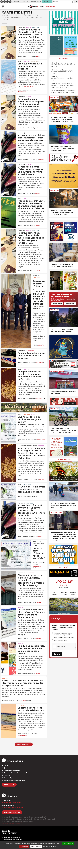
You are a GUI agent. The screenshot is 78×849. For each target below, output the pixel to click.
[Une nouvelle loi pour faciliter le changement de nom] (8, 418)
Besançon (21, 27)
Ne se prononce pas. (60, 640)
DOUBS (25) (21, 133)
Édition (42, 6)
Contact (6, 765)
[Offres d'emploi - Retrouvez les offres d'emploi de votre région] (63, 162)
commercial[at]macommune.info (12, 807)
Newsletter (9, 784)
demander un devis (12, 812)
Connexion (70, 304)
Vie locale (35, 27)
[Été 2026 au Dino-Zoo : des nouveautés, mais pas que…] (63, 317)
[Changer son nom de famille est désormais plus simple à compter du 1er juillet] (8, 373)
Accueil (4, 23)
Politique (36, 277)
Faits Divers (30, 351)
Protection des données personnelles (16, 773)
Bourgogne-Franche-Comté (27, 446)
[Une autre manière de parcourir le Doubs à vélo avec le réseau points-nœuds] (63, 416)
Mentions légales (9, 778)
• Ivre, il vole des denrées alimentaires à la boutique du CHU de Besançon (63, 64)
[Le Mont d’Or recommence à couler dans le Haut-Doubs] (63, 252)
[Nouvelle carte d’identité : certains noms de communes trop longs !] (8, 488)
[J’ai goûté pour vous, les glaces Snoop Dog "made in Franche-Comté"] (63, 134)
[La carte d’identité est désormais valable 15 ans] (8, 709)
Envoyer (57, 654)
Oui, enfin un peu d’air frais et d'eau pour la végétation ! (63, 634)
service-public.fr (27, 86)
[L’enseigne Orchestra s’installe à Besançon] (63, 379)
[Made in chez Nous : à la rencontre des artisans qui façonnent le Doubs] (63, 198)
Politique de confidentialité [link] (51, 846)
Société (28, 27)
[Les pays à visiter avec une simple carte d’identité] (8, 65)
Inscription (57, 304)
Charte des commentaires (12, 770)
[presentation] (51, 471)
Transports (34, 61)
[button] (73, 2)
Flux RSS (7, 775)
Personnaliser (36, 846)
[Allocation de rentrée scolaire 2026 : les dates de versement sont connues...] (63, 491)
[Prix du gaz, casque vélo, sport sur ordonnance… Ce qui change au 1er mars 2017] (8, 647)
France (20, 61)
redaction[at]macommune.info (11, 802)
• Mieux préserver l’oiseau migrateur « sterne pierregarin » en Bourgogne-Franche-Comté (62, 85)
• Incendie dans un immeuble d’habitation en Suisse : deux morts (63, 91)
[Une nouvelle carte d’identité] (16, 546)
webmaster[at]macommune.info (12, 823)
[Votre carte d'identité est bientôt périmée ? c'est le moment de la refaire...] (8, 136)
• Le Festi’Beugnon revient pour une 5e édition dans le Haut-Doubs (62, 71)
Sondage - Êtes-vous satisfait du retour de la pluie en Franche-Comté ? (63, 627)
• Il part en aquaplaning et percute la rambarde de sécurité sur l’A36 (62, 78)
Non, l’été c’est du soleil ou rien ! (64, 637)
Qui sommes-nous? (10, 768)
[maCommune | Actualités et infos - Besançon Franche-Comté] (33, 6)
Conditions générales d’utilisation (15, 780)
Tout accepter (68, 844)
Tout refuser (24, 846)
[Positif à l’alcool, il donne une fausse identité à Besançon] (8, 354)
